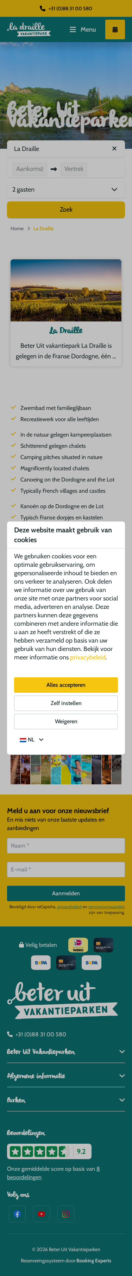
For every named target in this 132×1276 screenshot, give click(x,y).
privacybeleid (88, 657)
